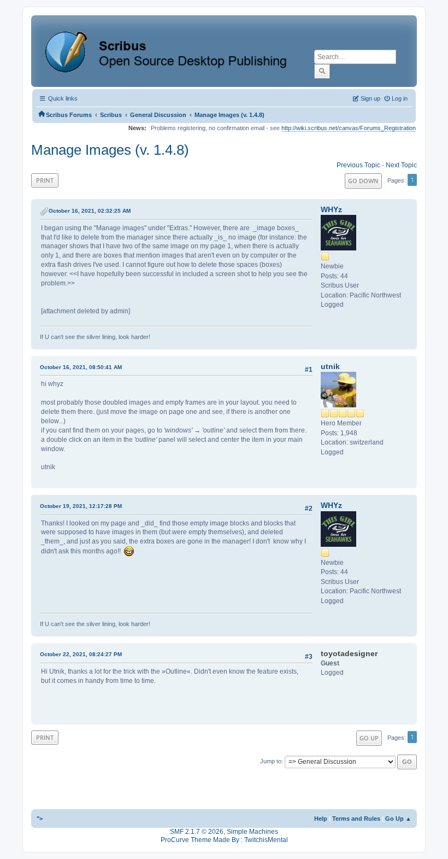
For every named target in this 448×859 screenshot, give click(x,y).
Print (45, 180)
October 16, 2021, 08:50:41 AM (81, 367)
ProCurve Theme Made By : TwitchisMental (224, 840)
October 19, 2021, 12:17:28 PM (81, 506)
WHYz (331, 209)
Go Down (363, 181)
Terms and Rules (356, 818)
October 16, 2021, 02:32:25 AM (90, 211)
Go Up (369, 738)
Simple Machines (252, 831)
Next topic (401, 165)
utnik (330, 366)
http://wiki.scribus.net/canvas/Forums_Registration (348, 128)
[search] (322, 71)
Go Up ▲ (398, 818)
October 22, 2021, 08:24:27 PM (81, 654)
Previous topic (358, 165)
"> (40, 818)
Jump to (270, 761)
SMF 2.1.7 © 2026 (196, 831)
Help (320, 818)
